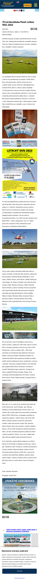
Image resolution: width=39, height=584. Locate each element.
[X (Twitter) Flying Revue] (21, 11)
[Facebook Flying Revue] (17, 11)
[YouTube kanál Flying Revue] (14, 11)
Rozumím (19, 571)
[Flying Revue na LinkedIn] (24, 11)
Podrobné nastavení (20, 578)
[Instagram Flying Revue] (19, 11)
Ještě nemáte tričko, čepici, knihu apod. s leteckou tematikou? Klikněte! (21, 530)
